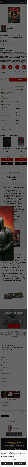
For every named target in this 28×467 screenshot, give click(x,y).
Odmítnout (7, 463)
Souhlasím (20, 463)
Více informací (11, 456)
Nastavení (13, 459)
